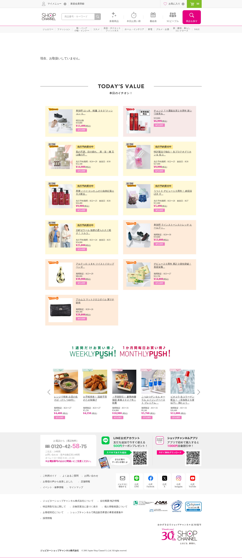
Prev (50, 392)
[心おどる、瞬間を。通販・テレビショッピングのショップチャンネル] (48, 16)
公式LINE (136, 485)
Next (197, 392)
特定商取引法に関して (54, 506)
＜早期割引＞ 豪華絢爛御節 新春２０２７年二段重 (124, 400)
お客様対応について (53, 512)
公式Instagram (178, 485)
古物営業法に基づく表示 (85, 506)
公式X (164, 485)
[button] (193, 506)
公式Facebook (150, 485)
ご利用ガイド (50, 476)
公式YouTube (192, 485)
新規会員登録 (77, 3)
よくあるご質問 (70, 476)
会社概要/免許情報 (109, 501)
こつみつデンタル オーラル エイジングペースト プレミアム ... (153, 400)
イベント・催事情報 (53, 487)
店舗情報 (85, 481)
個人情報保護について (115, 506)
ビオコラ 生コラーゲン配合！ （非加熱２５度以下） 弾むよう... (182, 400)
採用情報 (47, 518)
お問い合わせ (91, 476)
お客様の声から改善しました (58, 481)
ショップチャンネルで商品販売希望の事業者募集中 (96, 512)
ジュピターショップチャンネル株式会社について (68, 501)
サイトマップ (76, 487)
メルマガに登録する (122, 485)
